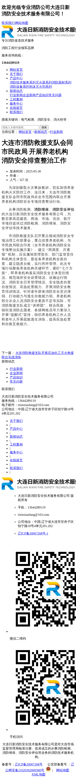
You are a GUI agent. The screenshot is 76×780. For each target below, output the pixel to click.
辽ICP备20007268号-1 (33, 533)
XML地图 (38, 774)
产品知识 (42, 95)
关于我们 (16, 74)
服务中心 (16, 103)
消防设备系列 (19, 86)
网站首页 (16, 69)
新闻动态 (16, 91)
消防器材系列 (61, 82)
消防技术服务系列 (23, 82)
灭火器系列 (44, 82)
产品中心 (16, 78)
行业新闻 (16, 95)
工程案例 (16, 99)
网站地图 (21, 23)
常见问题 (55, 95)
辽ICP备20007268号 (29, 764)
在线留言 (16, 108)
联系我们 (8, 23)
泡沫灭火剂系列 (40, 86)
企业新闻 (29, 95)
